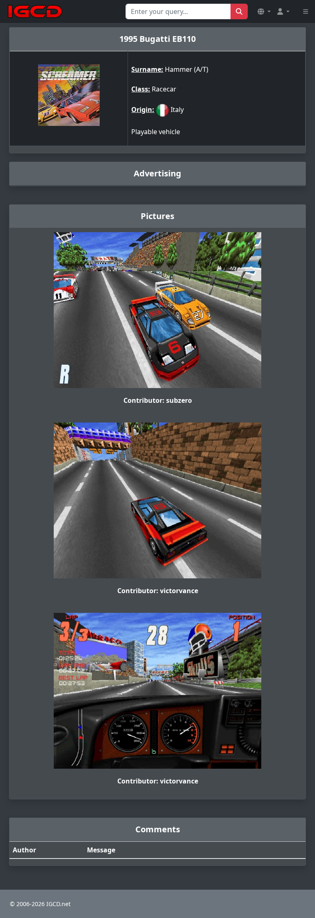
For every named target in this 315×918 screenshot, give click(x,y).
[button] (264, 11)
